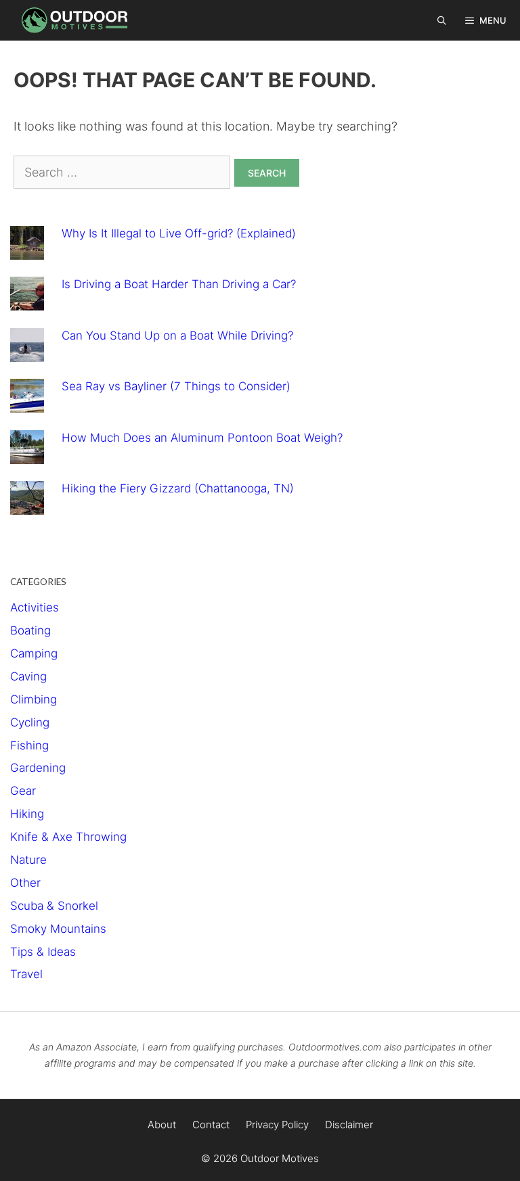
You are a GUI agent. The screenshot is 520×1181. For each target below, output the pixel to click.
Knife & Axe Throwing (68, 836)
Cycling (29, 722)
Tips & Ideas (43, 951)
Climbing (33, 699)
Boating (30, 630)
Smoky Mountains (58, 928)
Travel (26, 974)
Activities (34, 607)
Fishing (29, 745)
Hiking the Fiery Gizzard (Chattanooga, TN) (178, 488)
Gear (23, 790)
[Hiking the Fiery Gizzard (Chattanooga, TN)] (27, 504)
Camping (34, 653)
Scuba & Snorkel (54, 905)
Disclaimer (349, 1124)
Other (25, 882)
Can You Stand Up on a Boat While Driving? (177, 335)
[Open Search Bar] (442, 20)
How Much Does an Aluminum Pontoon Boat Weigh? (202, 437)
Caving (28, 676)
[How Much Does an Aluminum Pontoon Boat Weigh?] (27, 454)
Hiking (27, 813)
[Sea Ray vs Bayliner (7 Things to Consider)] (27, 402)
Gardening (38, 767)
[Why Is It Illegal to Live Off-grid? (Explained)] (27, 249)
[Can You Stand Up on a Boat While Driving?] (27, 351)
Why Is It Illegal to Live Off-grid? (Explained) (179, 233)
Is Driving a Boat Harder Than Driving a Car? (179, 284)
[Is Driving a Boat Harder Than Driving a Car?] (27, 300)
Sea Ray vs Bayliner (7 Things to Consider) (176, 386)
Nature (28, 859)
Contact (211, 1124)
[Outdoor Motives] (78, 20)
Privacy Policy (277, 1124)
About (162, 1124)
